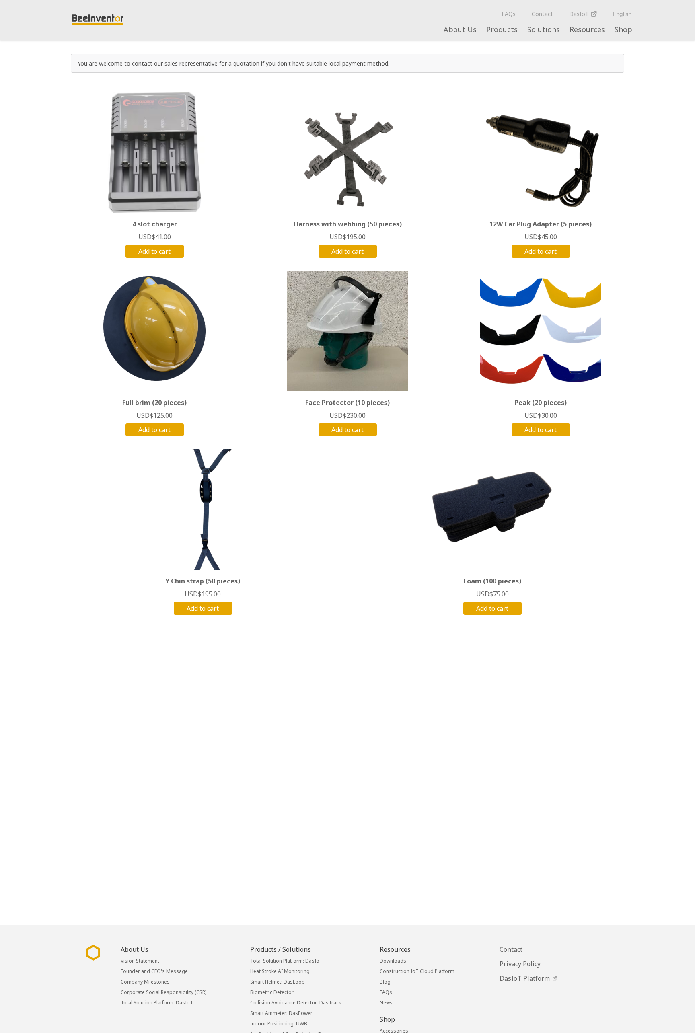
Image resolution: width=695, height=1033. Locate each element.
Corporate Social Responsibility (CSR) (163, 992)
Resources (587, 29)
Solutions (543, 29)
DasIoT (579, 14)
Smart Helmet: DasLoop (277, 981)
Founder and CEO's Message (154, 971)
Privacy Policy (520, 963)
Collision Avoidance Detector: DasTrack (295, 1002)
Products (502, 29)
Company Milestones (145, 981)
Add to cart (154, 251)
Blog (385, 981)
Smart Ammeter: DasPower (281, 1013)
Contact (542, 14)
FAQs (509, 14)
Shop (623, 29)
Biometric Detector (272, 992)
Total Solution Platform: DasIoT (157, 1002)
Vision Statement (140, 960)
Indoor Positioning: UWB (278, 1023)
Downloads (393, 960)
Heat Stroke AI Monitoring (280, 971)
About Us (460, 29)
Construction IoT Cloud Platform (417, 971)
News (386, 1002)
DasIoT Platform (525, 978)
